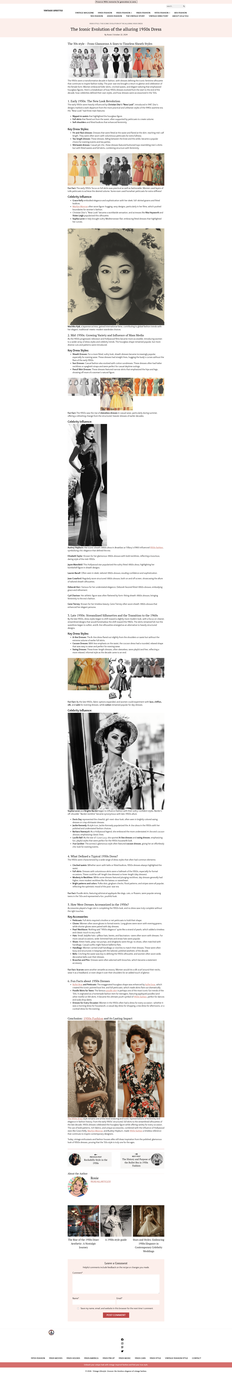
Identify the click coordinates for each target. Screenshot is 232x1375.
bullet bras (150, 984)
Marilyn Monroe (80, 206)
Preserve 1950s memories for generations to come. (116, 2)
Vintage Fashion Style (176, 1358)
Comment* (77, 1273)
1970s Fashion (38, 1358)
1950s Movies (55, 1358)
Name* (75, 1298)
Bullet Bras (77, 984)
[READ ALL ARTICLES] (101, 1181)
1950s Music (125, 1358)
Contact (196, 1358)
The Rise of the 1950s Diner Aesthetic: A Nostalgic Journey (83, 1243)
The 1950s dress (75, 1119)
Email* (119, 1298)
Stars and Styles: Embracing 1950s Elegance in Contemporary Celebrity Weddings (148, 1245)
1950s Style (155, 1358)
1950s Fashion (93, 1018)
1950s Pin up (109, 1358)
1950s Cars (140, 1358)
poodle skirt (111, 991)
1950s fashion (156, 547)
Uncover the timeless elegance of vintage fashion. (127, 1371)
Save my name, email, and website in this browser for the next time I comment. (117, 1308)
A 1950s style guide (116, 1239)
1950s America (91, 1358)
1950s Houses (73, 1358)
